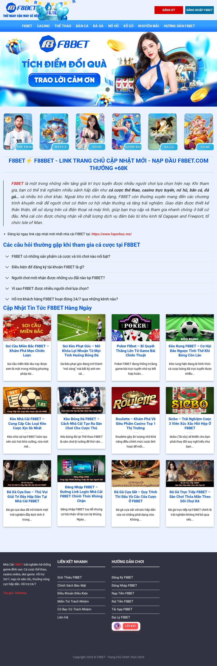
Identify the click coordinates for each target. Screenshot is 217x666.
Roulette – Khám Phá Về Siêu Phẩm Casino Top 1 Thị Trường (136, 423)
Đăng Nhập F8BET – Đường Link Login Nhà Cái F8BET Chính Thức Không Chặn (81, 494)
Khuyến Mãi (148, 26)
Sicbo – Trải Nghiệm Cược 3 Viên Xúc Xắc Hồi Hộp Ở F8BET (189, 423)
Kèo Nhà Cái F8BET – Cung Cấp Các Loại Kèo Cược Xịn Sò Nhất (27, 423)
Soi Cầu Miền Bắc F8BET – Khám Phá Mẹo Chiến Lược (27, 350)
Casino (43, 26)
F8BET (27, 26)
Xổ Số (128, 26)
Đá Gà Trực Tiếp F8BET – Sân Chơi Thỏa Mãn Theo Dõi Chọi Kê (190, 496)
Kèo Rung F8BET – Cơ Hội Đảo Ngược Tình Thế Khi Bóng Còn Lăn (190, 350)
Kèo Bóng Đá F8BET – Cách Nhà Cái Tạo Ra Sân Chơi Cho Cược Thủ (81, 423)
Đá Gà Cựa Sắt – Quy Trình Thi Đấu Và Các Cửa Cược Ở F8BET (135, 496)
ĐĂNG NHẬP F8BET (199, 10)
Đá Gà (98, 26)
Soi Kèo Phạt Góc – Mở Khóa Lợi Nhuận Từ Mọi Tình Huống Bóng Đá (81, 350)
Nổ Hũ (113, 26)
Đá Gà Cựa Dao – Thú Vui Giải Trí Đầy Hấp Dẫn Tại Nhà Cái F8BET (27, 496)
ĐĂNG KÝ (169, 10)
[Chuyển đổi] (7, 257)
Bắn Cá (82, 26)
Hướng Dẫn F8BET (179, 26)
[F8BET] (21, 10)
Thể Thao (62, 26)
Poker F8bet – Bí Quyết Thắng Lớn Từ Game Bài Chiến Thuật (135, 350)
